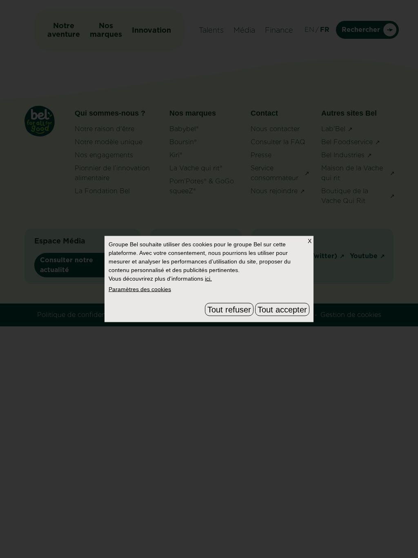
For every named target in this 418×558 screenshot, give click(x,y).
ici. (208, 278)
